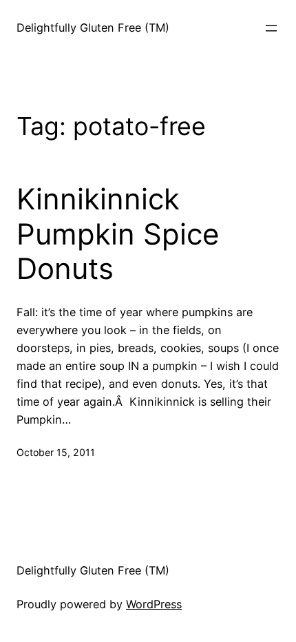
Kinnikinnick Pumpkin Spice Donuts (118, 234)
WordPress (154, 604)
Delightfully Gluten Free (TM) (93, 27)
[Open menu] (271, 28)
